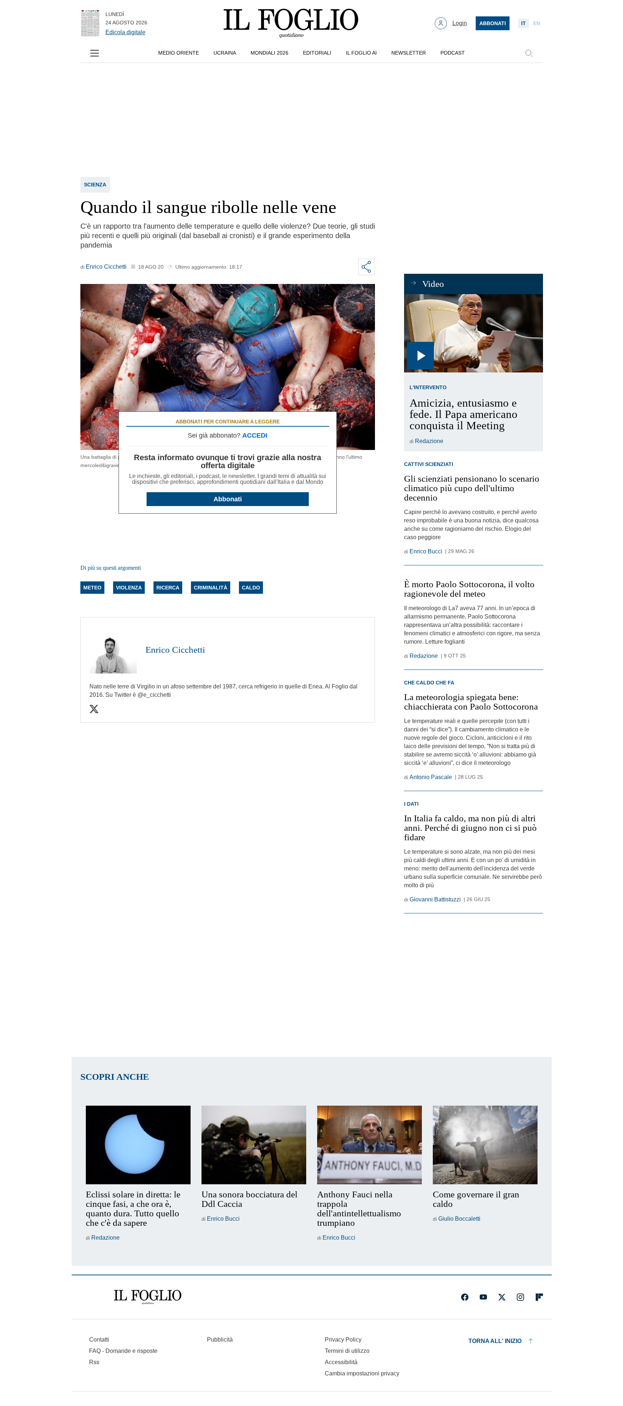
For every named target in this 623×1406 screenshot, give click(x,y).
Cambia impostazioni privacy (362, 1374)
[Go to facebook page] (464, 1297)
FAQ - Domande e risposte (123, 1351)
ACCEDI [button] (254, 435)
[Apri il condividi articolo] (366, 266)
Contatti (99, 1339)
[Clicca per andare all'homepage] (147, 1297)
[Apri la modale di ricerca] (528, 53)
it (523, 23)
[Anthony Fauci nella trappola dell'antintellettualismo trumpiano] (369, 1145)
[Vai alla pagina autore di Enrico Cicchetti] (113, 650)
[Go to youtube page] (483, 1297)
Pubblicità (220, 1339)
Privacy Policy (343, 1339)
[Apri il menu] (94, 53)
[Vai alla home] (291, 23)
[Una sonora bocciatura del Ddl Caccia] (253, 1145)
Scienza (95, 184)
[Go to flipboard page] (539, 1297)
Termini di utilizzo (347, 1351)
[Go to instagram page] (520, 1297)
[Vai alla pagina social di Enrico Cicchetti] (94, 709)
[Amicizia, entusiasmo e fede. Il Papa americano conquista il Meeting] (473, 333)
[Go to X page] (502, 1297)
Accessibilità (341, 1362)
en (536, 23)
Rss (94, 1362)
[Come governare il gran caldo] (485, 1145)
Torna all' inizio (495, 1341)
